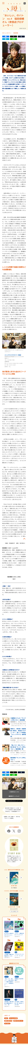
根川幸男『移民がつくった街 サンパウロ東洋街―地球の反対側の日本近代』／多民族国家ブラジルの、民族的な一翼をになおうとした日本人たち (13, 809)
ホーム (4, 11)
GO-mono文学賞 (13, 1018)
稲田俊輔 (16, 33)
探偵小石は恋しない (18, 1021)
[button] (7, 877)
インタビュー (11, 11)
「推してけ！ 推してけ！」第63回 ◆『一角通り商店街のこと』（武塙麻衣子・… (8, 982)
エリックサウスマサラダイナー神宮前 (13, 355)
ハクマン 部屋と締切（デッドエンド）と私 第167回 (19, 934)
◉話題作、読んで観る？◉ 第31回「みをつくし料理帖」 (12, 817)
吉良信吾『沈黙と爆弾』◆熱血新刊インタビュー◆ (8, 1003)
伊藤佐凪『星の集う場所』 (19, 979)
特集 (16, 952)
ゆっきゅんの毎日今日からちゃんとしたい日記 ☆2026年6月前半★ (8, 934)
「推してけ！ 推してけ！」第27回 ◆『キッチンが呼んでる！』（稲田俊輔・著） (18, 747)
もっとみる (13, 911)
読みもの (6, 931)
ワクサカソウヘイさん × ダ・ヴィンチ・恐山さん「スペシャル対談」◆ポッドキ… (19, 955)
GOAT (6, 1018)
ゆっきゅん (7, 1023)
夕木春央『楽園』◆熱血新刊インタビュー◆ (8, 955)
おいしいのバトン (20, 11)
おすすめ (6, 976)
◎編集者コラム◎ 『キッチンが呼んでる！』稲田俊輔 (18, 719)
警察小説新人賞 (8, 1021)
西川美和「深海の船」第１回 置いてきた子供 (19, 1003)
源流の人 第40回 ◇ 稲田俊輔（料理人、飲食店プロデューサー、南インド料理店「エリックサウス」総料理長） (18, 732)
